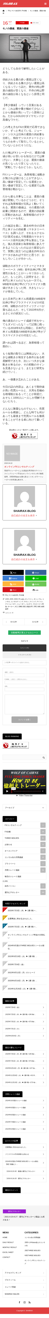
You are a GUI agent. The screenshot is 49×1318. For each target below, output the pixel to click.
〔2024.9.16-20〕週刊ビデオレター (18, 1178)
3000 (16, 599)
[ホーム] (3, 11)
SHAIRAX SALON (12, 1294)
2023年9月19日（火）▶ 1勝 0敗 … (22, 956)
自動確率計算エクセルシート (24, 632)
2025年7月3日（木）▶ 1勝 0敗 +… (22, 910)
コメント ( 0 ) (24, 648)
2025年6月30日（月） (13, 1036)
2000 (11, 599)
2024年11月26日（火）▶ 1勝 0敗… (22, 989)
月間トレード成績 (24, 870)
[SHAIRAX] (10, 3)
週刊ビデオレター (24, 892)
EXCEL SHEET (8, 1252)
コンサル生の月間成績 (24, 857)
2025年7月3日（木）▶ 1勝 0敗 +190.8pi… (20, 1014)
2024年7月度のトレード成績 (15, 1122)
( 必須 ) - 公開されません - (16, 679)
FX (20, 599)
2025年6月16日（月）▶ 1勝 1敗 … (22, 981)
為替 (39, 606)
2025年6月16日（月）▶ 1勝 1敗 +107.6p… (20, 1068)
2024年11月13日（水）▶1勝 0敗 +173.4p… (21, 1082)
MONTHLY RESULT (10, 1247)
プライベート (24, 864)
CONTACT (6, 1257)
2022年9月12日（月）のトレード (21, 972)
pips (22, 599)
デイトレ (40, 601)
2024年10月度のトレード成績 (16, 1100)
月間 (35, 606)
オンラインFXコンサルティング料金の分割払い (26, 936)
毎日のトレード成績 (13, 876)
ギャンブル (38, 599)
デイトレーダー (10, 604)
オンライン (29, 599)
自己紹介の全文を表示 (23, 515)
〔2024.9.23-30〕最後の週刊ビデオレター (20, 1171)
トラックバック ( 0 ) (24, 654)
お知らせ (24, 844)
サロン (26, 601)
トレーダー (21, 604)
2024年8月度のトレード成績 (15, 1115)
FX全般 (22, 22)
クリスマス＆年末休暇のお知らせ (17, 1154)
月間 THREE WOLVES (32, 1250)
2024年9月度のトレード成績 (15, 1108)
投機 (20, 606)
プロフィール (10, 1280)
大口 (16, 606)
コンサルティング (17, 601)
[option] (24, 1215)
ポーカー (11, 606)
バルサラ (29, 604)
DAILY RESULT (8, 1242)
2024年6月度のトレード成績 (15, 1129)
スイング (33, 601)
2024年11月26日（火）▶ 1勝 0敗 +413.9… (20, 1075)
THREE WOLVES (24, 838)
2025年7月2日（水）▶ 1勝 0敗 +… (22, 927)
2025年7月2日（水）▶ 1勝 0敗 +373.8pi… (20, 1022)
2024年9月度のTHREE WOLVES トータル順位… (26, 947)
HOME (5, 1237)
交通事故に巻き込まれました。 (20, 919)
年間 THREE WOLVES (32, 1255)
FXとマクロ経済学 (11, 595)
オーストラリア (24, 851)
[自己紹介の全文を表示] (36, 515)
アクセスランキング (13, 1273)
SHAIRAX (29, 1311)
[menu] (45, 3)
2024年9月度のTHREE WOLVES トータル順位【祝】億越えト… (21, 1162)
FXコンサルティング (24, 825)
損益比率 (29, 606)
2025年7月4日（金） (16, 964)
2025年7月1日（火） (12, 1029)
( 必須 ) (9, 672)
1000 (7, 599)
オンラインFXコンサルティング (19, 467)
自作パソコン (24, 886)
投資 (24, 606)
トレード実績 (10, 1287)
